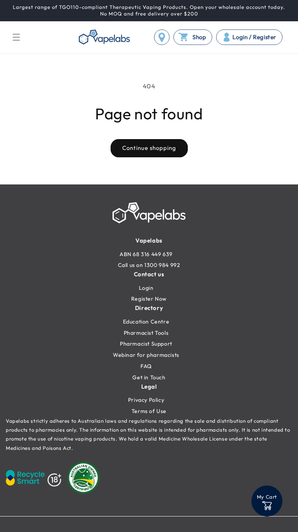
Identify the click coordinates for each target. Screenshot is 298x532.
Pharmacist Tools (146, 332)
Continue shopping (149, 148)
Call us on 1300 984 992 (149, 265)
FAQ (146, 366)
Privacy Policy (146, 399)
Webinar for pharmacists (146, 354)
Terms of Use (149, 411)
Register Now (149, 298)
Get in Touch (148, 377)
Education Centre (146, 321)
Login (146, 287)
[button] (16, 37)
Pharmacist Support (146, 343)
